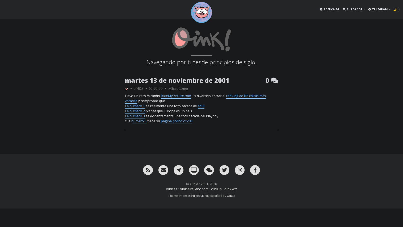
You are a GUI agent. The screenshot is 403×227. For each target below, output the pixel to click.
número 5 (139, 121)
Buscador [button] (354, 9)
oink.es (171, 189)
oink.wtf (230, 189)
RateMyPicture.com (176, 96)
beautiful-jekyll (193, 196)
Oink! (230, 196)
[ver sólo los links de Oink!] (126, 88)
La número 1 (135, 106)
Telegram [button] (379, 9)
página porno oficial (176, 121)
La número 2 (135, 111)
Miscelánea (178, 88)
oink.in (216, 189)
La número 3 (135, 116)
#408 (138, 88)
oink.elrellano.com (194, 189)
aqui (201, 106)
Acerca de (331, 9)
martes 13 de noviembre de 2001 (177, 80)
